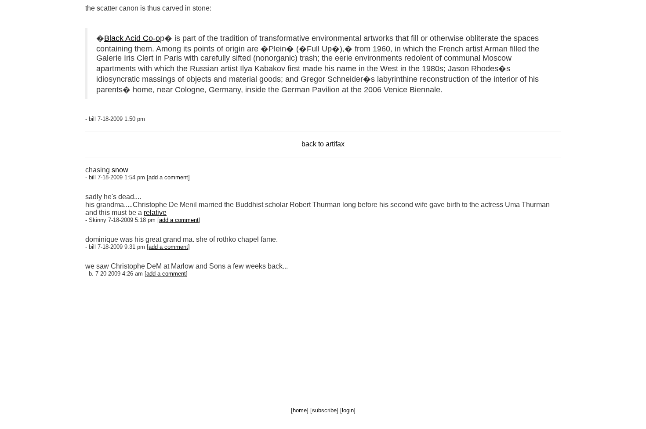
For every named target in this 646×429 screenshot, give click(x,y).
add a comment (168, 177)
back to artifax (323, 144)
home (300, 410)
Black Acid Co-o (132, 38)
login (348, 410)
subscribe (324, 410)
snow (120, 170)
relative (155, 212)
